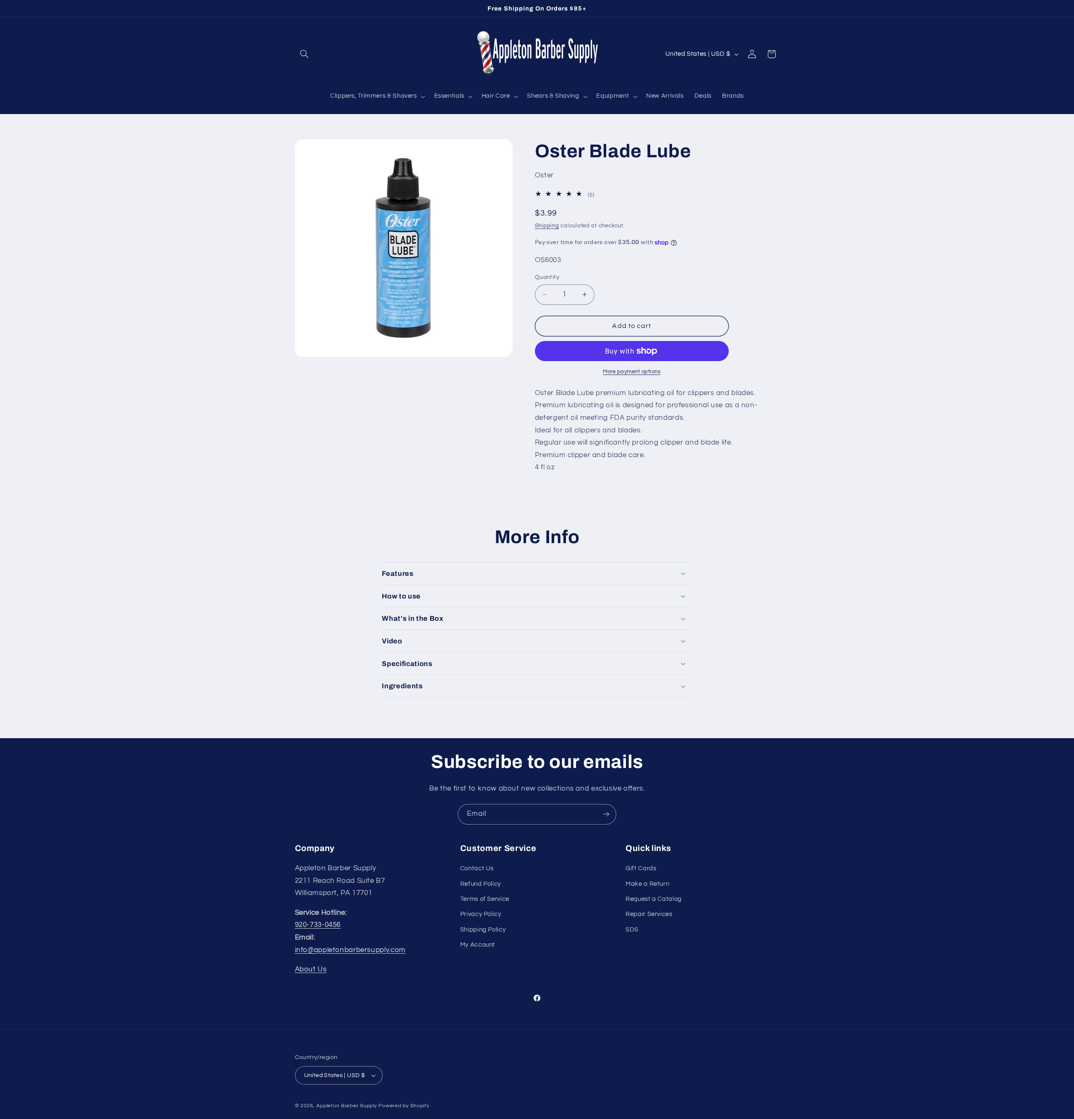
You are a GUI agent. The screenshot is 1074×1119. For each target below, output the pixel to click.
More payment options (632, 372)
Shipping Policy (483, 929)
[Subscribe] (606, 814)
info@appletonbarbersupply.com (350, 950)
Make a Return (647, 884)
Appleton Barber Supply (346, 1105)
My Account (477, 945)
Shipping (547, 226)
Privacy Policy (480, 914)
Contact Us (477, 868)
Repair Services (649, 914)
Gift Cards (641, 868)
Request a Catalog (654, 899)
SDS (632, 929)
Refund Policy (480, 884)
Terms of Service (484, 899)
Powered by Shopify (403, 1105)
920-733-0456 (318, 925)
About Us (311, 969)
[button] (304, 54)
